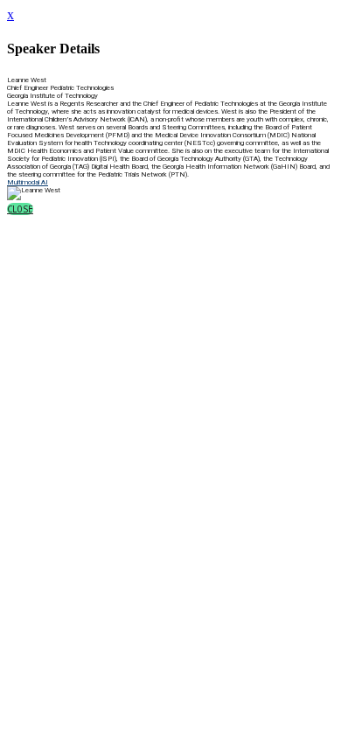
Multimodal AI (27, 182)
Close (20, 209)
